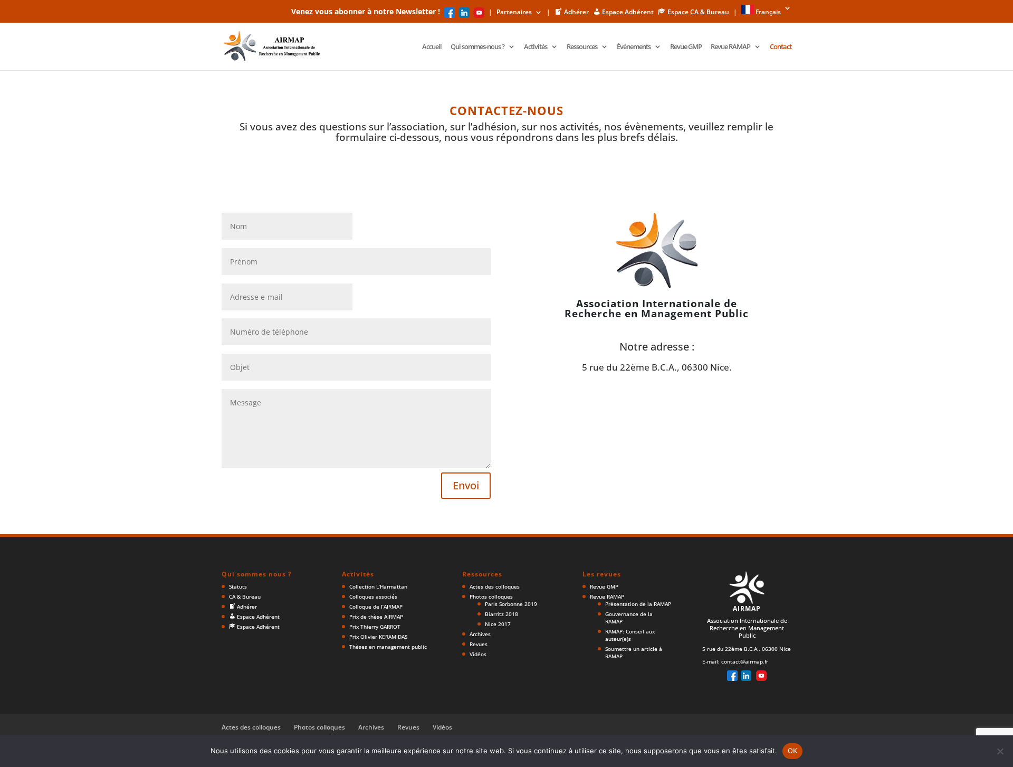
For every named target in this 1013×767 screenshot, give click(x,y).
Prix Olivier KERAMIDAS (378, 636)
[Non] (1000, 751)
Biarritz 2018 (501, 614)
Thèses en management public (388, 646)
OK (793, 750)
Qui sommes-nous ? (477, 47)
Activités (535, 47)
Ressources (582, 47)
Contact (780, 47)
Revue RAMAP (730, 47)
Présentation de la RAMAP (638, 604)
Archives (480, 634)
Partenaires (514, 12)
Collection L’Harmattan (378, 586)
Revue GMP (686, 47)
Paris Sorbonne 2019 (511, 604)
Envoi (466, 485)
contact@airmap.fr (744, 661)
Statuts (238, 586)
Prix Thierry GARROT (374, 626)
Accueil (432, 47)
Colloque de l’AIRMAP (376, 606)
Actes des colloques (495, 586)
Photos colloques (491, 596)
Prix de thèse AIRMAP (376, 616)
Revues (479, 644)
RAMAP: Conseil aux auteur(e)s (630, 635)
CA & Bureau (245, 596)
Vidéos (478, 654)
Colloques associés (373, 596)
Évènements (634, 47)
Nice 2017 (498, 624)
